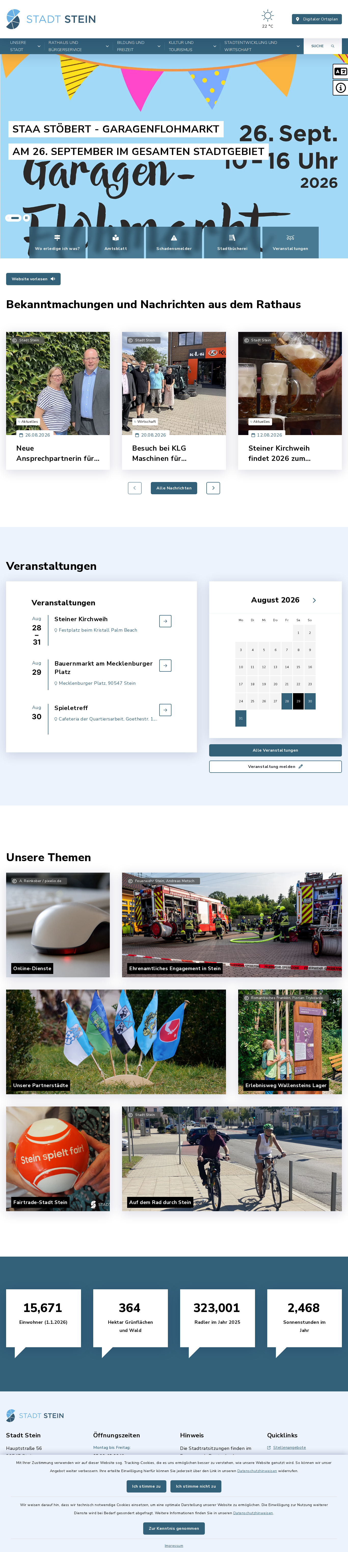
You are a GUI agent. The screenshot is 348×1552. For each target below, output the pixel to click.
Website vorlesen (30, 279)
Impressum (174, 1545)
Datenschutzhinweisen (257, 1471)
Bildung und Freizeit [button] (131, 46)
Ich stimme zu (146, 1486)
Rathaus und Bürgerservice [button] (65, 46)
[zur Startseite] (50, 19)
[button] (340, 71)
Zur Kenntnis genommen (174, 1528)
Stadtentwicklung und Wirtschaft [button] (250, 46)
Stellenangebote (289, 1447)
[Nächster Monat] (312, 600)
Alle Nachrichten (174, 488)
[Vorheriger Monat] (238, 600)
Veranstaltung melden (272, 766)
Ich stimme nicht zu (196, 1486)
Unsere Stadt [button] (18, 46)
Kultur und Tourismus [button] (181, 46)
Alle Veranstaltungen (275, 750)
